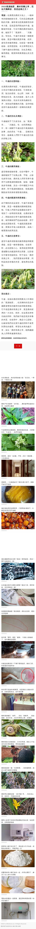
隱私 (16, 926)
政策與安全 (9, 926)
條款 (14, 926)
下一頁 (18, 346)
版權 (19, 926)
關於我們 (3, 926)
